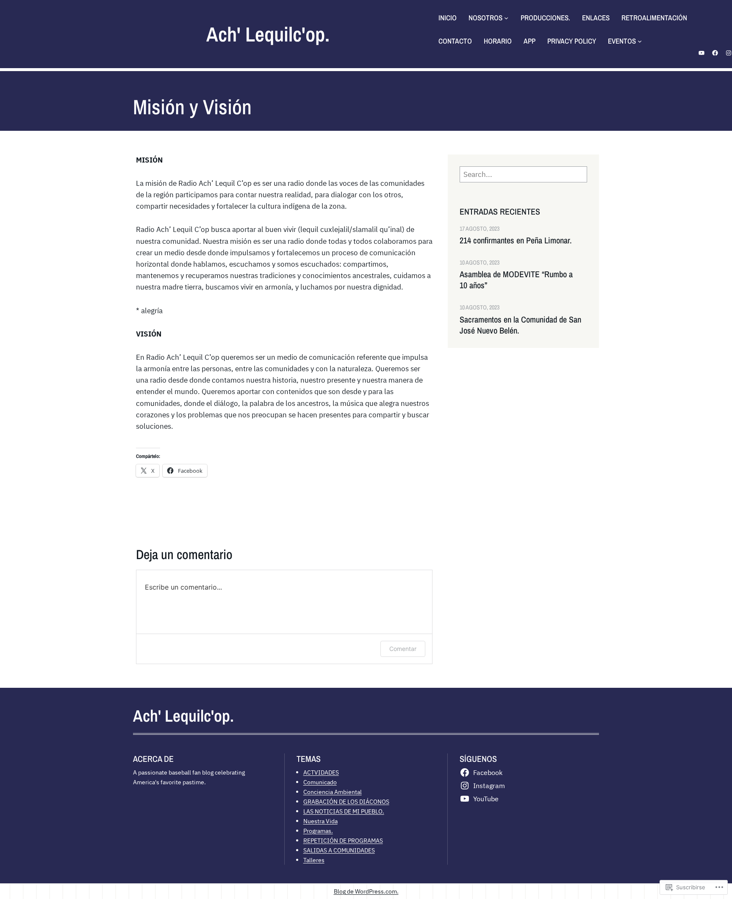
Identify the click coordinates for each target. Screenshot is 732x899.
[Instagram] (728, 53)
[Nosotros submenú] (506, 18)
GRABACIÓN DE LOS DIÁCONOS (346, 801)
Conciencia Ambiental (332, 792)
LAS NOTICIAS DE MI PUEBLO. (343, 811)
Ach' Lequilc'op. (268, 34)
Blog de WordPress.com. (366, 891)
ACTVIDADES (321, 772)
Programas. (318, 831)
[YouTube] (701, 53)
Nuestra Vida (320, 821)
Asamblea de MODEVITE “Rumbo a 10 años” (516, 280)
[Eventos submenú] (640, 41)
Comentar (402, 648)
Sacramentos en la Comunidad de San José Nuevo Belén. (520, 325)
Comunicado (320, 782)
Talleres (313, 860)
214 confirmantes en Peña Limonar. (516, 240)
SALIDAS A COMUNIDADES (339, 850)
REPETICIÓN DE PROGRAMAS (343, 840)
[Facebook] (715, 53)
